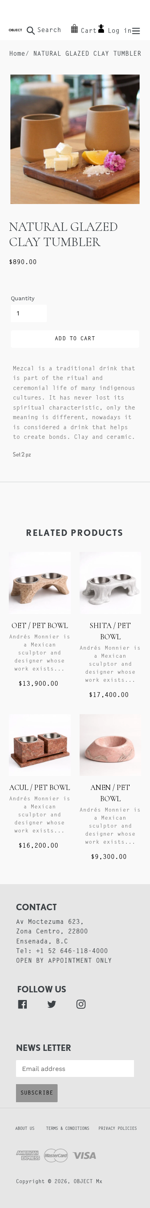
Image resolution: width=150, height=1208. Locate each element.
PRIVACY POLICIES (117, 1129)
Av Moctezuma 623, (50, 922)
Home (17, 54)
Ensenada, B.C (42, 942)
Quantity (22, 298)
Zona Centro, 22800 (52, 932)
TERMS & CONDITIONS (71, 1129)
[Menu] (136, 30)
